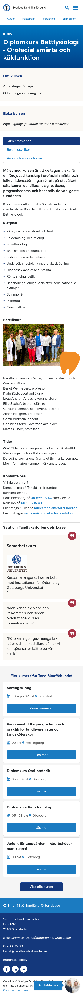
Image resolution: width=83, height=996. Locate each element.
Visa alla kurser (41, 887)
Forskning (49, 19)
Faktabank (28, 19)
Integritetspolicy (15, 960)
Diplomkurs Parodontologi (29, 807)
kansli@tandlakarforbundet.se (25, 951)
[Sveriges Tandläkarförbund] (24, 7)
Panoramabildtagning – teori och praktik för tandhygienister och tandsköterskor (35, 729)
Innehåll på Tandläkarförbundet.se (33, 905)
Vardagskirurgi (20, 687)
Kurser (11, 19)
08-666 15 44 (41, 498)
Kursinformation (19, 141)
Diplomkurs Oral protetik (28, 770)
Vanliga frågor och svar (24, 158)
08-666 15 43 (31, 503)
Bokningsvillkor (18, 150)
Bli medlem (69, 19)
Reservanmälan (41, 708)
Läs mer (42, 755)
